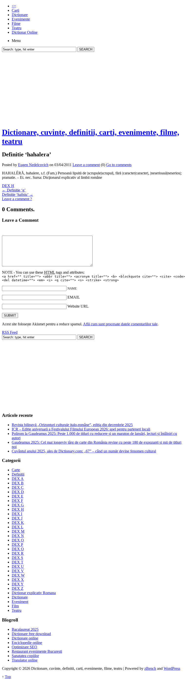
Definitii (18, 474)
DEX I (17, 514)
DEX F (17, 501)
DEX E (17, 496)
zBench (150, 668)
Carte (16, 470)
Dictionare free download (31, 634)
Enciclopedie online (27, 643)
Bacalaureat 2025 (25, 629)
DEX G (18, 505)
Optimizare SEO (24, 647)
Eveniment (20, 602)
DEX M (18, 531)
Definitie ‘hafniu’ (17, 194)
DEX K (18, 523)
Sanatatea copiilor (25, 656)
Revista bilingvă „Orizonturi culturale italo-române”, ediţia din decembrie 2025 (72, 425)
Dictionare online (25, 638)
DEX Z (17, 588)
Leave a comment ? (17, 199)
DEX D (18, 492)
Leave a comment (86, 165)
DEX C (18, 487)
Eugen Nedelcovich (33, 165)
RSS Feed (10, 332)
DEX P (17, 544)
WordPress (172, 668)
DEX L (17, 527)
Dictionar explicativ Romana (34, 593)
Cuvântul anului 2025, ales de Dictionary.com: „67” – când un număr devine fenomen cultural (84, 451)
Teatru (16, 28)
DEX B (18, 483)
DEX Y (18, 584)
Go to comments (118, 165)
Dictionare (20, 15)
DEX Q (18, 549)
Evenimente (21, 19)
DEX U (18, 566)
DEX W (18, 575)
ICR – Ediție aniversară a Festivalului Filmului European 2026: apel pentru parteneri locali (81, 429)
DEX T (17, 562)
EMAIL (73, 297)
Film (15, 606)
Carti (15, 10)
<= (14, 6)
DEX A (18, 479)
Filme (16, 23)
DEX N (18, 536)
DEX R (18, 553)
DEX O (18, 540)
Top (8, 677)
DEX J (17, 518)
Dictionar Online (24, 32)
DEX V (18, 571)
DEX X (18, 580)
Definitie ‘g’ (14, 190)
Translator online (24, 660)
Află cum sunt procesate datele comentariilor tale (120, 324)
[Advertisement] (93, 88)
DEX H (8, 186)
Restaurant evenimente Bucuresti (37, 651)
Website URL (78, 306)
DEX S (17, 558)
